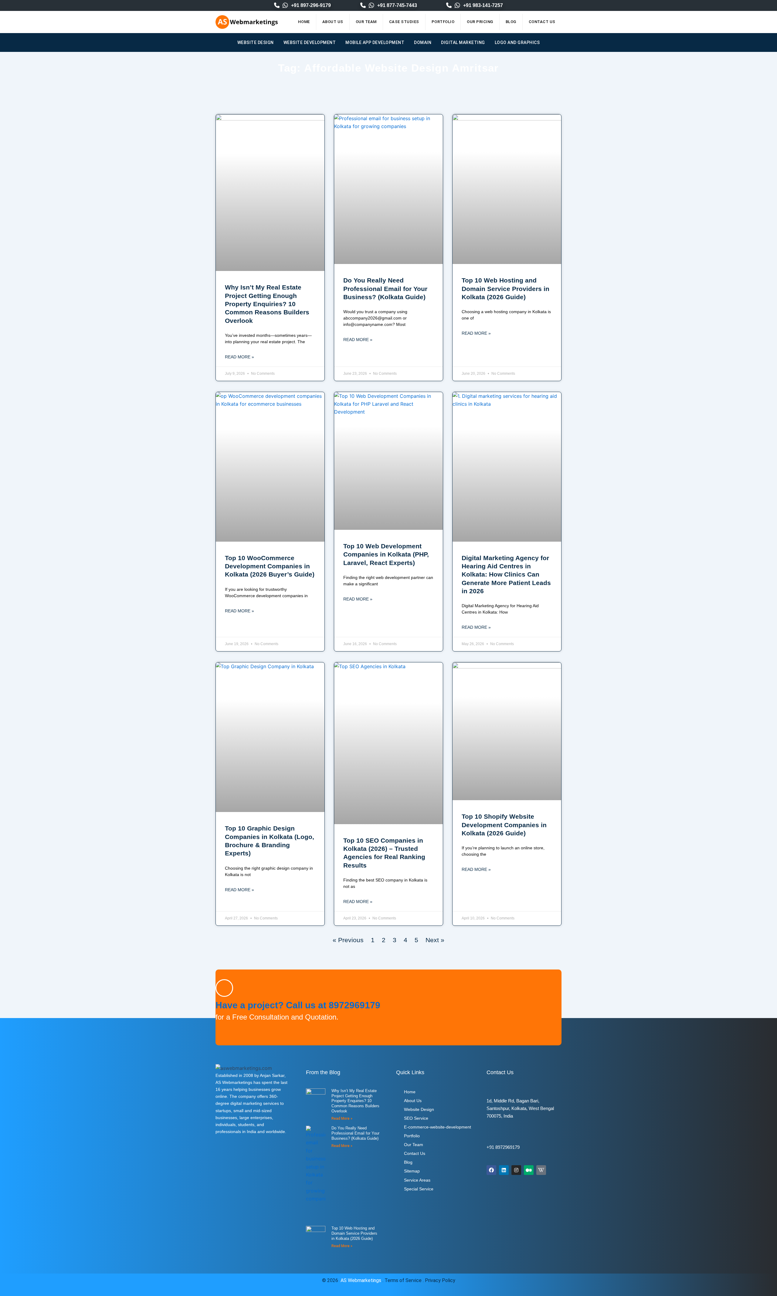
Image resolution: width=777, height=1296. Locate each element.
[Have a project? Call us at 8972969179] (224, 988)
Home (304, 21)
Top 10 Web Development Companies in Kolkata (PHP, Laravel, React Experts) (386, 554)
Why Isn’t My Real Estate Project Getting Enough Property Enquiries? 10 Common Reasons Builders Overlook (267, 304)
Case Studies (404, 21)
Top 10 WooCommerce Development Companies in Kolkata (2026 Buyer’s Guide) (269, 566)
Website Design (255, 42)
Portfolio (443, 21)
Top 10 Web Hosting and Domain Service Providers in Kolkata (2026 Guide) (505, 288)
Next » (435, 939)
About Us (332, 21)
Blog (511, 21)
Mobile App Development (374, 42)
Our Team (366, 21)
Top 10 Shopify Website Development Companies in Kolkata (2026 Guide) (504, 825)
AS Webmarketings (361, 1280)
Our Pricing (480, 21)
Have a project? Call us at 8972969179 (297, 1005)
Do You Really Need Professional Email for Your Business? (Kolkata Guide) (385, 288)
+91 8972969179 (503, 1147)
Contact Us (542, 21)
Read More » (239, 356)
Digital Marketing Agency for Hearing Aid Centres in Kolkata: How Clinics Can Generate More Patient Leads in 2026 (506, 574)
